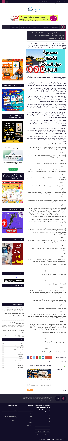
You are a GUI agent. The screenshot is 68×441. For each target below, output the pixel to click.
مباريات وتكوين (20, 365)
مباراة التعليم (36, 27)
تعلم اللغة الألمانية (19, 356)
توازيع (31, 413)
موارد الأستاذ (55, 27)
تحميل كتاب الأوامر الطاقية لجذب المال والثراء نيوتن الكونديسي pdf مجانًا (14, 314)
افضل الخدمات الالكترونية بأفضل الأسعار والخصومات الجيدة (15, 322)
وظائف (15, 413)
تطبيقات (63, 3)
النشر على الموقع (62, 1)
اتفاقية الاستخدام (44, 1)
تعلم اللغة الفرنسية (19, 361)
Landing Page (56, 3)
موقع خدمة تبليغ (45, 422)
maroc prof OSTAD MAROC (48, 439)
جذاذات (31, 416)
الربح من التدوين (19, 347)
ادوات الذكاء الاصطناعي (11, 420)
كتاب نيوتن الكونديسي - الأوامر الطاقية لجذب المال (13, 307)
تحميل (46, 271)
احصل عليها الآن (13, 169)
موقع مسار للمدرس (45, 416)
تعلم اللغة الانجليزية (19, 358)
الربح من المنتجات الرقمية (18, 349)
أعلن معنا (49, 3)
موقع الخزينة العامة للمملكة (43, 425)
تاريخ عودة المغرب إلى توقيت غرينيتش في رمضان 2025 (13, 331)
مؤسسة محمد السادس (44, 428)
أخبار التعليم (15, 27)
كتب (31, 428)
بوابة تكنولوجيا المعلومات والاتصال (42, 431)
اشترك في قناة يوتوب (19, 277)
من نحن (37, 1)
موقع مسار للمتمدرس (44, 419)
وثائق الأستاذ (20, 367)
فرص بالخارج (20, 363)
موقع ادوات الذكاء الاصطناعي (43, 434)
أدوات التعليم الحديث (19, 345)
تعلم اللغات (45, 27)
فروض (31, 419)
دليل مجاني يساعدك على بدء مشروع (11, 417)
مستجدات (30, 422)
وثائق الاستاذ (30, 410)
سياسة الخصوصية (53, 1)
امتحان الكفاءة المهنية (18, 352)
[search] (3, 1)
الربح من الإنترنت (25, 27)
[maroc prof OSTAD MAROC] (34, 10)
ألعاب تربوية (31, 1)
